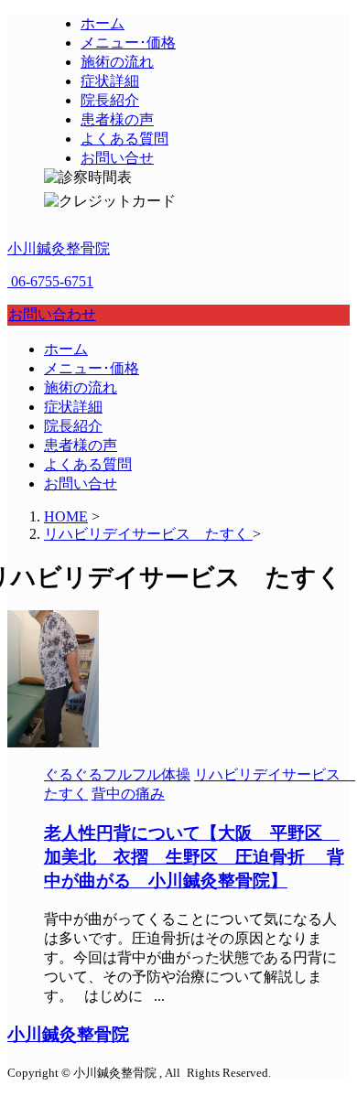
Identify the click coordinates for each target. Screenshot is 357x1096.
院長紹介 (73, 426)
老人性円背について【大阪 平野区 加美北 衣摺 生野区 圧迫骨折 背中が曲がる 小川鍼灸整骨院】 (194, 856)
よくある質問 (88, 464)
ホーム (66, 349)
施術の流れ (80, 387)
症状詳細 (73, 406)
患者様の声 (80, 445)
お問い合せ (80, 483)
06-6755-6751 (50, 281)
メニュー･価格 (91, 368)
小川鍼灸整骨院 (58, 248)
